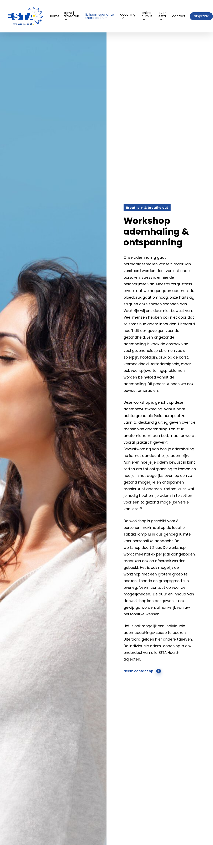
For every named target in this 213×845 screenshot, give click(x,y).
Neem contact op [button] (138, 671)
